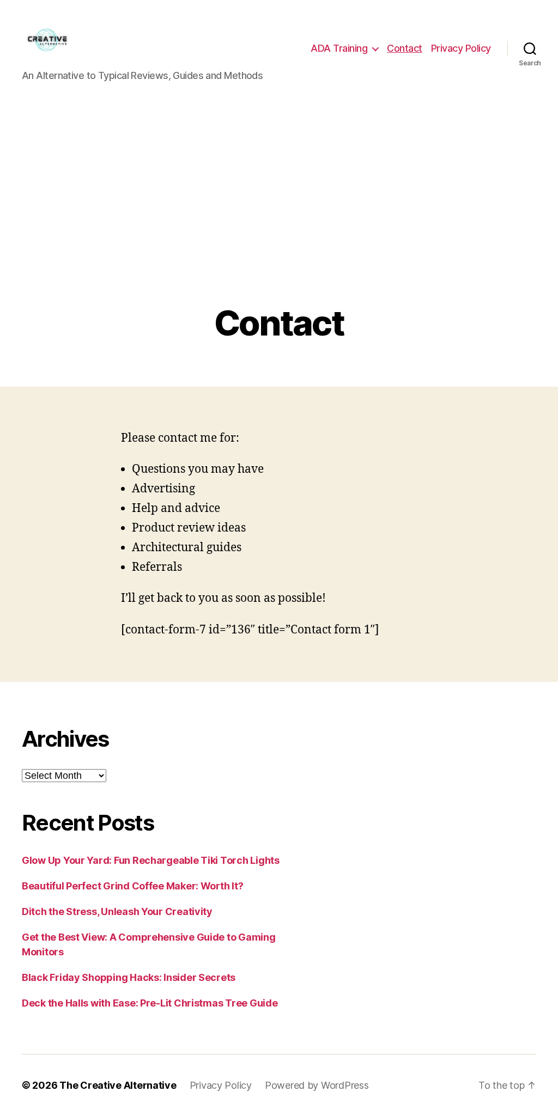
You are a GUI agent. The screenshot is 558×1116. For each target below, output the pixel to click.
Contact (404, 48)
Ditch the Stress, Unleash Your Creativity (117, 911)
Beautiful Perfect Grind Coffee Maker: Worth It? (132, 886)
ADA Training (339, 48)
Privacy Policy (461, 48)
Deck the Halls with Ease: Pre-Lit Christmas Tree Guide (149, 1003)
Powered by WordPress (317, 1085)
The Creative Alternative (118, 1085)
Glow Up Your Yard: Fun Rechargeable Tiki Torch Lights (151, 860)
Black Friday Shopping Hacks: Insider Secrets (128, 977)
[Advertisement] (279, 221)
